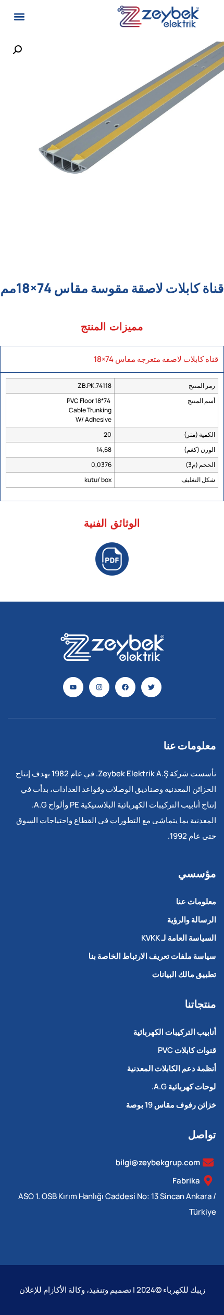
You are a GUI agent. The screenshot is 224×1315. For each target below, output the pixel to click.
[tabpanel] (112, 436)
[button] (19, 16)
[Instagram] (99, 687)
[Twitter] (151, 687)
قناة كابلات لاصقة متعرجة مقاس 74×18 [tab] (156, 359)
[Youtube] (73, 687)
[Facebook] (125, 687)
